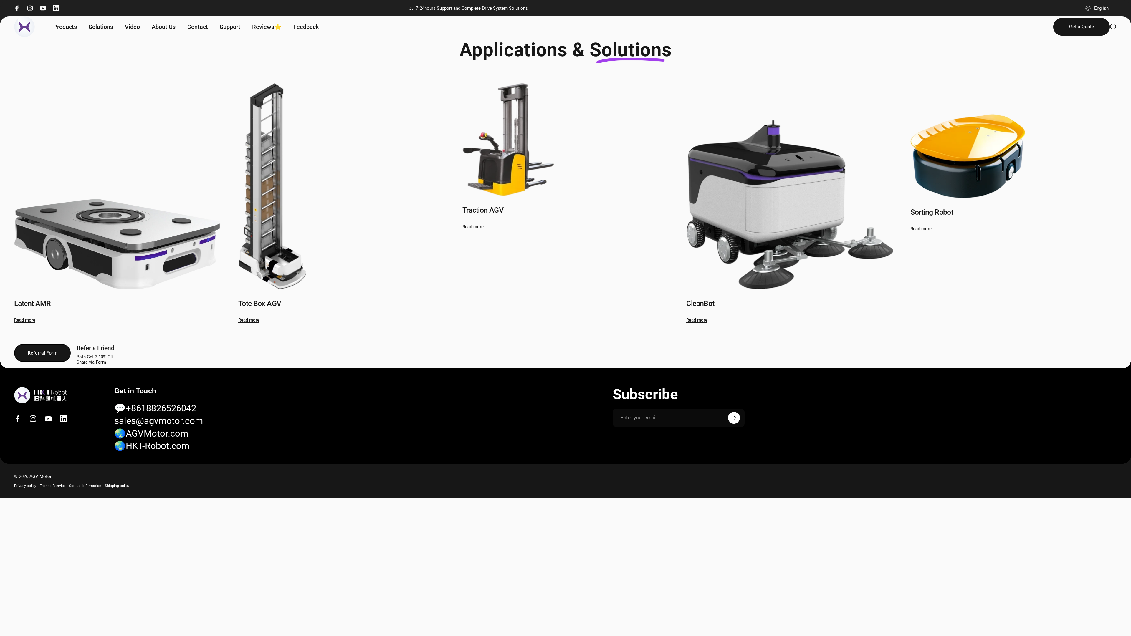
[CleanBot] (789, 186)
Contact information (85, 486)
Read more (24, 320)
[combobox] (1101, 8)
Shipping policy (117, 486)
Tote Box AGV (259, 303)
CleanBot (700, 303)
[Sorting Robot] (1013, 140)
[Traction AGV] (565, 139)
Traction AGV (483, 210)
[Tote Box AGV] (341, 186)
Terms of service (52, 486)
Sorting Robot (931, 212)
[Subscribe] (734, 418)
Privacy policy (25, 486)
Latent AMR (32, 303)
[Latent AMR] (117, 186)
